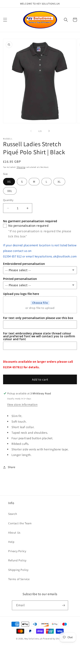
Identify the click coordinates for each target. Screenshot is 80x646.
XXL (9, 191)
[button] (5, 19)
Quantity (8, 200)
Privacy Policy (17, 551)
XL (59, 181)
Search (12, 514)
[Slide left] (30, 131)
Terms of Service (19, 579)
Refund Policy (17, 560)
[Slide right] (49, 131)
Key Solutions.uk (33, 638)
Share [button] (11, 467)
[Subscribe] (63, 605)
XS (9, 181)
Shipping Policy (18, 570)
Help (11, 542)
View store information (22, 404)
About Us (14, 532)
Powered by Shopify (53, 638)
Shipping (21, 167)
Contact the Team (20, 523)
